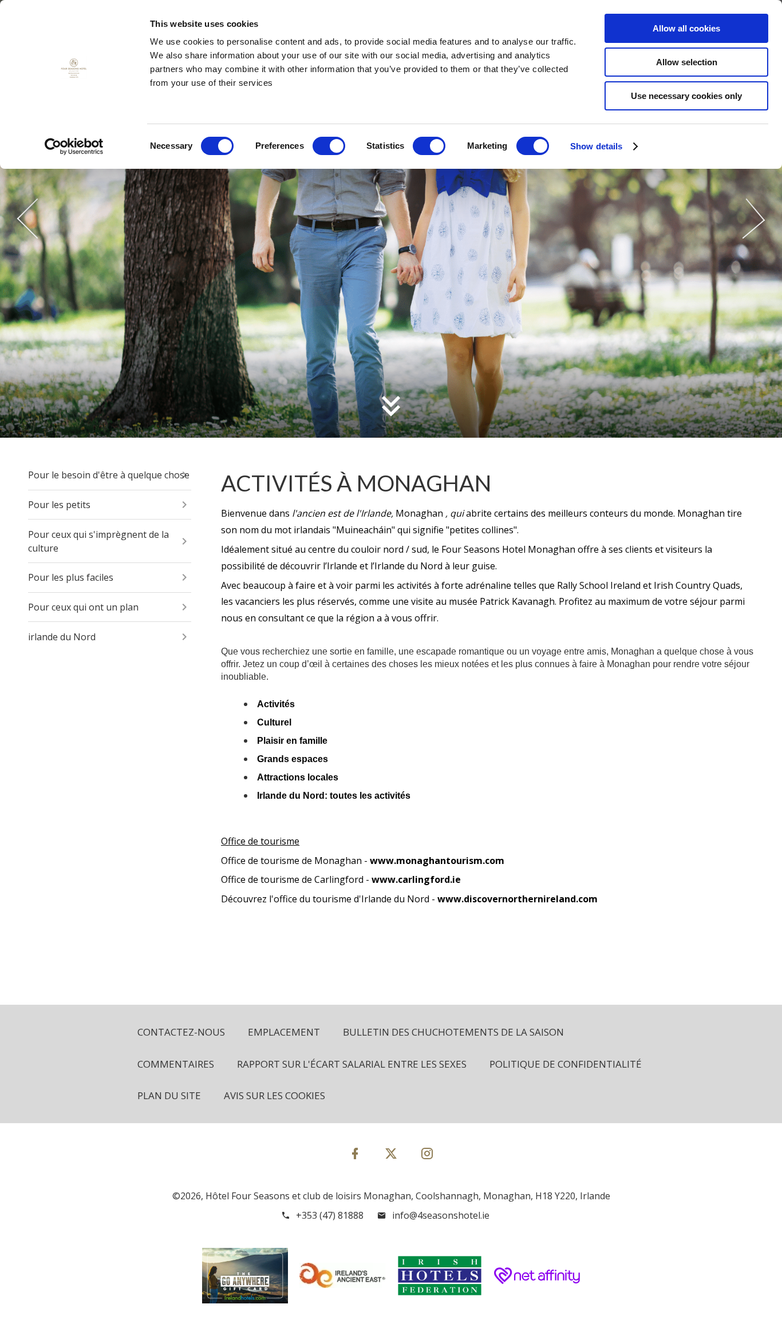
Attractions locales (297, 777)
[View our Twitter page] (391, 1158)
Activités (276, 704)
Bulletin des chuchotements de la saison (453, 1031)
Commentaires (175, 1064)
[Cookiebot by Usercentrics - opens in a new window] (74, 146)
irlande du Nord (62, 637)
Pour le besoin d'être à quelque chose (108, 475)
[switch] (329, 146)
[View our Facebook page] (355, 1153)
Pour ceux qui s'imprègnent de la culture (98, 541)
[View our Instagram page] (427, 1153)
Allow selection (686, 62)
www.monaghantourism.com (437, 860)
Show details (596, 146)
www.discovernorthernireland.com (517, 899)
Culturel (274, 722)
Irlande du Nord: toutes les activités (333, 795)
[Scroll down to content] (391, 405)
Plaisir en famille (292, 741)
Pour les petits (59, 504)
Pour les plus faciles (70, 577)
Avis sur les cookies (274, 1095)
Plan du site (169, 1095)
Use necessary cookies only (686, 96)
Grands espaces (292, 759)
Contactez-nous (181, 1031)
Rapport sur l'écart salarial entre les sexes (352, 1064)
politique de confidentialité (565, 1064)
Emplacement (284, 1031)
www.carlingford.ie (416, 879)
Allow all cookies (686, 28)
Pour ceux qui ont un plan (83, 607)
